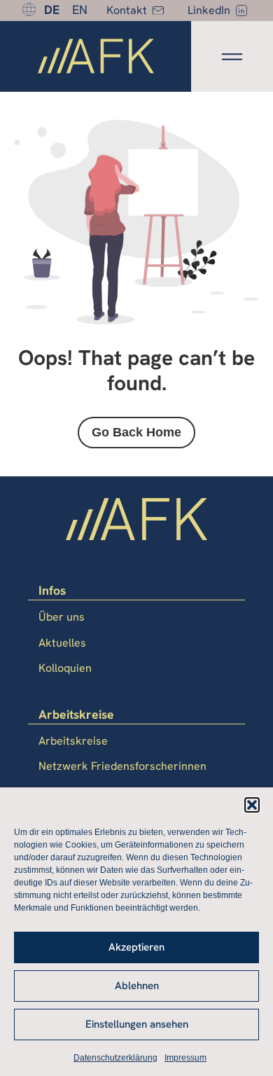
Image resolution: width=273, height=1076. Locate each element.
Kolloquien (65, 668)
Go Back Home (136, 432)
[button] (252, 805)
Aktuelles (62, 642)
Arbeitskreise (73, 740)
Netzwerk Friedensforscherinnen (122, 766)
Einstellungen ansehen (136, 1024)
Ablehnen (137, 986)
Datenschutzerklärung (116, 1058)
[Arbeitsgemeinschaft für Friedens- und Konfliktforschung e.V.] (96, 58)
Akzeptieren (136, 947)
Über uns (61, 616)
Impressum (185, 1058)
